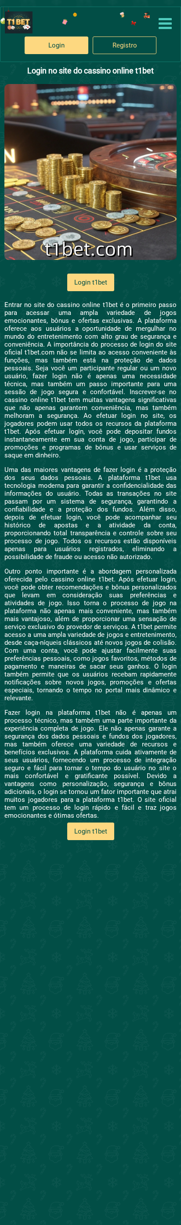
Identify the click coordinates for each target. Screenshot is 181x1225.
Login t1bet (90, 282)
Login (56, 45)
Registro (124, 45)
